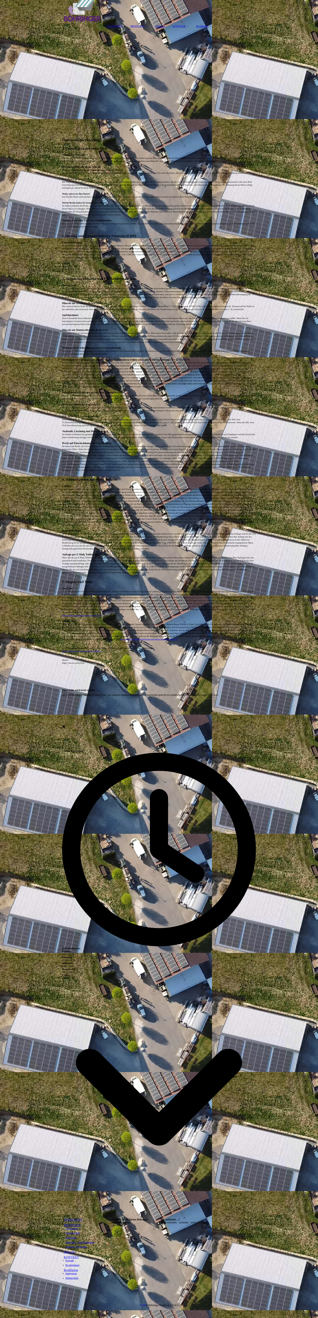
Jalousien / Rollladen (76, 1247)
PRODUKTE (137, 26)
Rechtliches (202, 26)
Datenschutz (71, 1278)
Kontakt (69, 1260)
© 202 (143, 1305)
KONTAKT (179, 26)
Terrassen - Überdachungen (79, 1242)
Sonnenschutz (72, 1233)
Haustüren (70, 1237)
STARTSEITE (115, 26)
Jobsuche (160, 26)
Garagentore (71, 1228)
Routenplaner (72, 1265)
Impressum (71, 1273)
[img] (159, 11)
